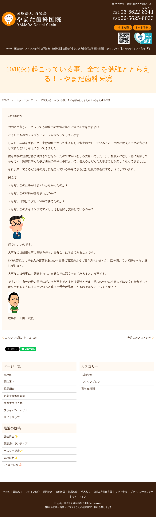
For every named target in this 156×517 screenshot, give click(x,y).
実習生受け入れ (13, 403)
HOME (9, 48)
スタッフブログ (113, 48)
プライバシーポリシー (17, 410)
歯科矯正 (56, 48)
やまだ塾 (124, 27)
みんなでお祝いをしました (21, 337)
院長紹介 (67, 48)
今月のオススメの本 (139, 337)
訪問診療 (45, 48)
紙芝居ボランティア (16, 443)
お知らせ (126, 48)
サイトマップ (12, 417)
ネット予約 (141, 27)
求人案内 (78, 48)
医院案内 (18, 48)
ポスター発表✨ (13, 450)
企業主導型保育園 (93, 48)
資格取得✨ (11, 457)
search (148, 48)
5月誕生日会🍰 (13, 464)
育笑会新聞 (88, 388)
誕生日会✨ (11, 436)
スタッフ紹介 (32, 48)
